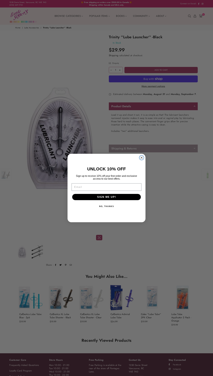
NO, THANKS (106, 206)
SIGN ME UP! (106, 197)
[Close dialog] (141, 157)
